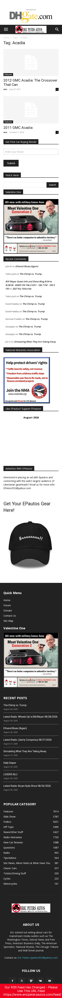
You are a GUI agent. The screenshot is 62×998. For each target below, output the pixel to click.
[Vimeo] (31, 981)
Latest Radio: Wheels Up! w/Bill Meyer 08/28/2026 (30, 716)
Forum (7, 605)
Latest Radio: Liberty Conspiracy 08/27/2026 (27, 739)
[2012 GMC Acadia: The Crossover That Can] (31, 62)
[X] (21, 981)
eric (5, 89)
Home (6, 37)
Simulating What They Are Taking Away (35, 341)
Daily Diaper (9, 762)
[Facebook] (12, 981)
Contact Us (9, 615)
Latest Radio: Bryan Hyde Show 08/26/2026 (27, 785)
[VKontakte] (40, 981)
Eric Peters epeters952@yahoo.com (38, 957)
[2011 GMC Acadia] (31, 109)
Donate (7, 610)
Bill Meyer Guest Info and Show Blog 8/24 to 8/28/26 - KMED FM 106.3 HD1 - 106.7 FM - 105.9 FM (30, 285)
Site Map (8, 620)
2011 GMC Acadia (18, 128)
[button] (5, 29)
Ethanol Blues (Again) (26, 266)
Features (8, 74)
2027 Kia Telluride (21, 288)
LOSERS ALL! (10, 774)
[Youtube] (49, 981)
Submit (11, 163)
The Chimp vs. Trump (30, 273)
